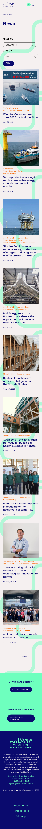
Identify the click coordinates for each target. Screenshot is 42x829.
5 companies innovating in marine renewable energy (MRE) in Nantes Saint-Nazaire (20, 181)
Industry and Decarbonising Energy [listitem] (17, 238)
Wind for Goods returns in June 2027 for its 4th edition (20, 115)
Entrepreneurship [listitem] (23, 374)
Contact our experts (21, 689)
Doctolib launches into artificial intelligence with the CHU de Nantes (18, 381)
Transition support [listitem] (28, 242)
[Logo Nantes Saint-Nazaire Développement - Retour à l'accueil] (8, 5)
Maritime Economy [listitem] (10, 108)
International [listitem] (8, 169)
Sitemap (21, 816)
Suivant (25, 656)
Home (4, 14)
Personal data (21, 810)
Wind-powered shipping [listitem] (12, 110)
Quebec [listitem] (35, 563)
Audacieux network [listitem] (26, 561)
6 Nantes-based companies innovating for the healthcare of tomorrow (20, 506)
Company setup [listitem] (9, 173)
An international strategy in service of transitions (20, 636)
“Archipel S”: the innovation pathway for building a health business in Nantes (20, 443)
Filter (8, 63)
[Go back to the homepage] (21, 743)
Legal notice (21, 805)
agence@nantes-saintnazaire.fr (21, 784)
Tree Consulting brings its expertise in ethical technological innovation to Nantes (20, 572)
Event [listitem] (27, 110)
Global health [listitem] (8, 374)
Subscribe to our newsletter (17, 718)
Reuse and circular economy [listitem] (14, 628)
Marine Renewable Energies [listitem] (14, 171)
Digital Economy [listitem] (9, 561)
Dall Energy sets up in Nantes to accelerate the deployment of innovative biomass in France (19, 318)
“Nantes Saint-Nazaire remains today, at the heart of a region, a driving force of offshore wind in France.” (20, 251)
